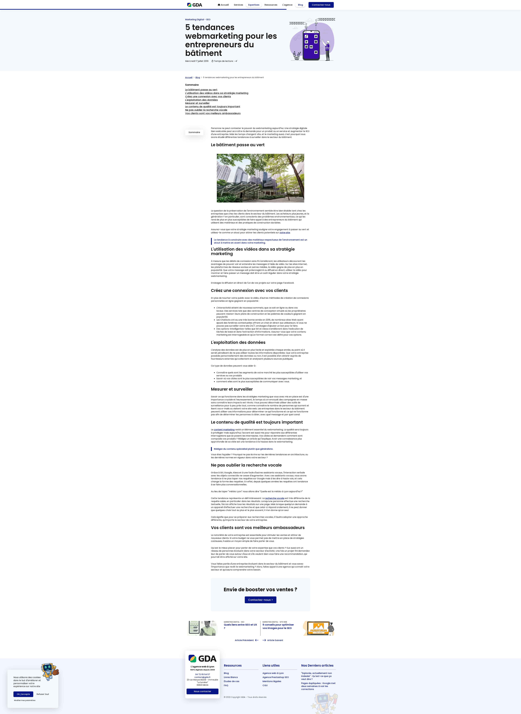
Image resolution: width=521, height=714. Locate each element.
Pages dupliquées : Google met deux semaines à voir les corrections (318, 686)
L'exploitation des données (201, 100)
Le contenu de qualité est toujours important (212, 106)
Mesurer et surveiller (197, 103)
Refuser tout (43, 694)
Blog (198, 77)
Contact (321, 4)
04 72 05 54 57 (202, 674)
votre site (284, 232)
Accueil (188, 77)
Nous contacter (202, 691)
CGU (265, 685)
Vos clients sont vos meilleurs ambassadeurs (213, 113)
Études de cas (231, 681)
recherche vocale (274, 498)
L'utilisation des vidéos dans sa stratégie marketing (216, 93)
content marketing (224, 429)
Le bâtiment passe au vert (201, 89)
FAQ (226, 685)
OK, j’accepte (23, 694)
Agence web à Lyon (273, 673)
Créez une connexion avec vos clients (208, 96)
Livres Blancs (231, 677)
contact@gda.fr (202, 677)
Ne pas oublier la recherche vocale (206, 110)
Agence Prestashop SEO (276, 677)
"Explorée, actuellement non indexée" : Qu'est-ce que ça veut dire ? (316, 676)
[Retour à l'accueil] (194, 5)
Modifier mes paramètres (24, 700)
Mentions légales (272, 681)
